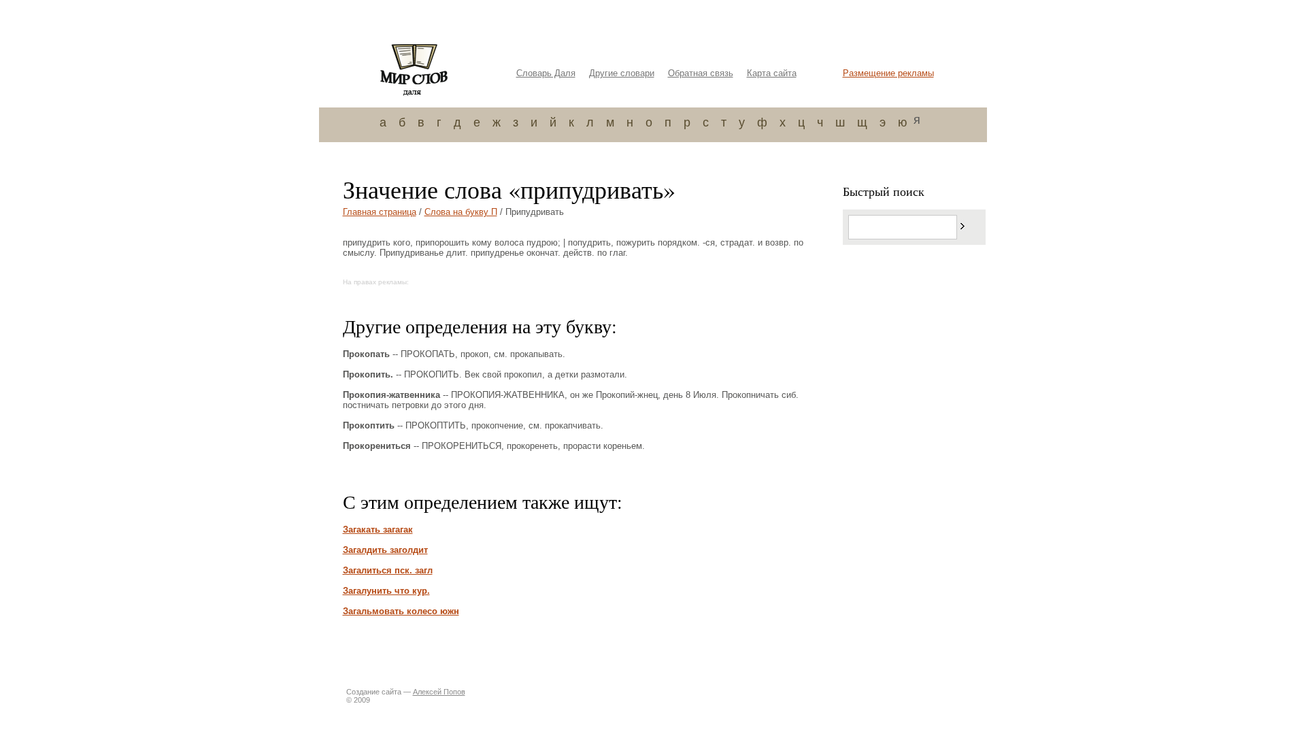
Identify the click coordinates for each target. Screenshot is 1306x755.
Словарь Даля (545, 73)
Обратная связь (700, 73)
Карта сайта (772, 73)
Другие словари (621, 73)
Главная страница (379, 212)
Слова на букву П (460, 212)
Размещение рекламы (888, 73)
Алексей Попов (439, 692)
